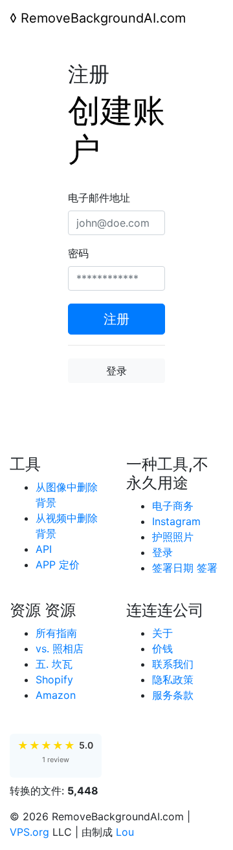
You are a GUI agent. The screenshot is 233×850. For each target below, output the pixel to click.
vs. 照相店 (59, 648)
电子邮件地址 (99, 197)
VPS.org (29, 831)
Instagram (176, 521)
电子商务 (173, 505)
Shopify (54, 679)
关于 (162, 633)
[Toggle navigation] (28, 44)
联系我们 (173, 664)
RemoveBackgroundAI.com (98, 18)
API (44, 549)
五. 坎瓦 (54, 664)
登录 (116, 370)
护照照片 (173, 536)
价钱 (162, 648)
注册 (116, 319)
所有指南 (56, 633)
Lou (125, 831)
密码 (78, 253)
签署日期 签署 (184, 567)
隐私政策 (173, 679)
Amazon (56, 695)
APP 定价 (58, 564)
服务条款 (173, 695)
